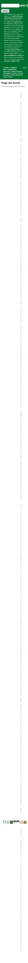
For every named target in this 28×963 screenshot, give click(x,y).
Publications (7, 73)
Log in (24, 67)
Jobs (5, 77)
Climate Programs (16, 71)
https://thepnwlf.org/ (13, 50)
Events (10, 77)
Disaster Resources (17, 75)
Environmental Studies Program (21, 279)
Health (15, 73)
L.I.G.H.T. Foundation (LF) (14, 22)
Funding (6, 67)
